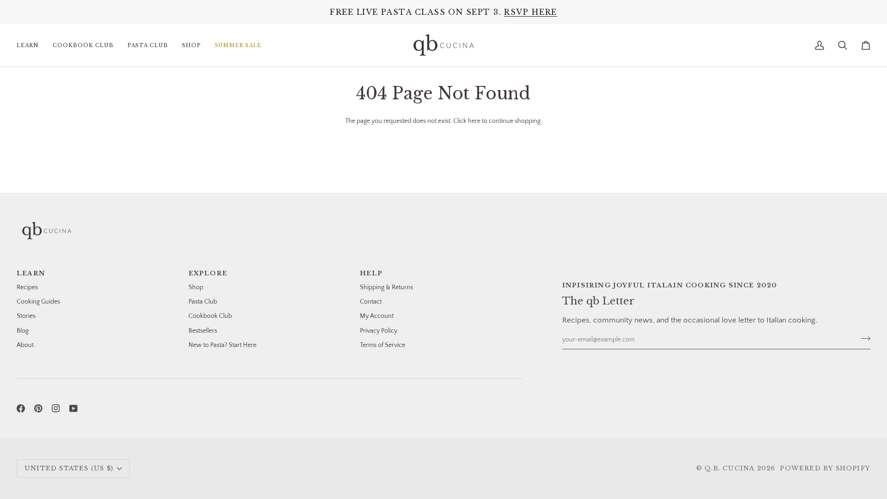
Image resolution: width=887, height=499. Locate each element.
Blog (23, 331)
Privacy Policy (378, 331)
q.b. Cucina (729, 468)
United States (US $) (68, 468)
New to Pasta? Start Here (222, 345)
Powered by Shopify (825, 468)
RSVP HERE (530, 12)
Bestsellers (202, 331)
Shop (195, 287)
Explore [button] (207, 273)
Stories (26, 316)
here (474, 121)
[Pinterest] (38, 408)
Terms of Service (382, 345)
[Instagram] (56, 408)
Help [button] (371, 273)
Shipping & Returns (386, 287)
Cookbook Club (210, 316)
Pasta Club (202, 301)
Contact (371, 301)
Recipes (27, 287)
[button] (31, 45)
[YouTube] (73, 408)
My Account (377, 316)
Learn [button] (31, 273)
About (25, 345)
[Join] (862, 338)
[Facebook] (21, 408)
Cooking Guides (38, 301)
